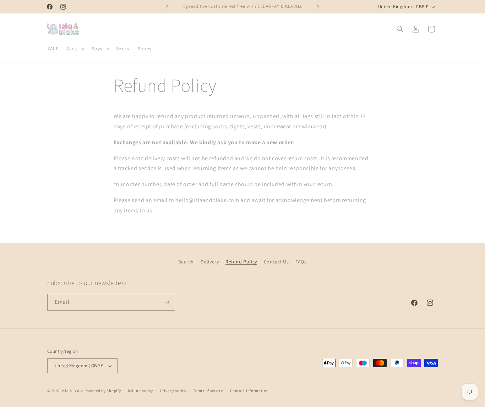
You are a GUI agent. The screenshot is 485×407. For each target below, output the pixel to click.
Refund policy (140, 390)
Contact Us (276, 261)
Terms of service (208, 390)
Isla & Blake (72, 390)
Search (186, 261)
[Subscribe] (167, 302)
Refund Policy (241, 261)
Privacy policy (173, 390)
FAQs (300, 261)
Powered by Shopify (103, 390)
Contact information (249, 390)
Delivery (210, 261)
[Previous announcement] (167, 6)
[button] (74, 48)
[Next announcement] (318, 6)
